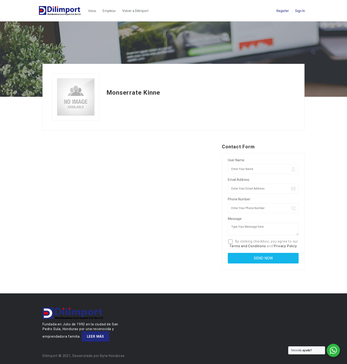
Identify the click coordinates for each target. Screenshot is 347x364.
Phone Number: (239, 199)
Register (282, 11)
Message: (235, 219)
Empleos (109, 11)
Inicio (92, 11)
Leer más (95, 336)
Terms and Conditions (247, 246)
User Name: (236, 160)
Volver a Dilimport (135, 11)
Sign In (300, 11)
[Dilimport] (62, 10)
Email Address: (239, 180)
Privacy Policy (285, 246)
